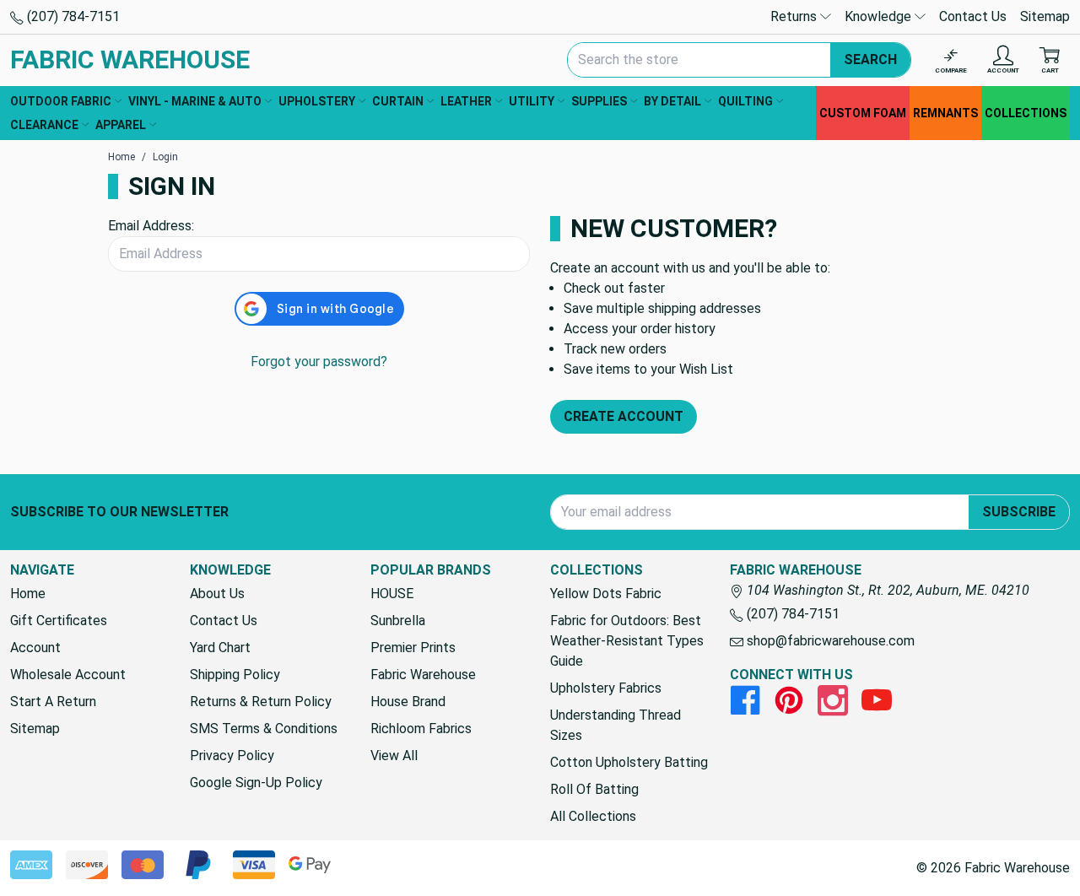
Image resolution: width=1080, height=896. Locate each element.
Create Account (623, 416)
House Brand (408, 702)
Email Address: (151, 226)
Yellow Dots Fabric (606, 594)
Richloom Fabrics (421, 729)
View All (394, 756)
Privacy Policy (232, 756)
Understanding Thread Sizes (615, 725)
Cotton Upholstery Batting (629, 762)
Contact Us (973, 16)
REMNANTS (945, 113)
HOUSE (391, 594)
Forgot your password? (319, 362)
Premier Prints (413, 648)
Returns (795, 16)
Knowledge (880, 16)
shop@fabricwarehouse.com (829, 641)
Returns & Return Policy (261, 702)
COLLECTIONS (1025, 113)
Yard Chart (220, 648)
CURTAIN (398, 101)
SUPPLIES (599, 101)
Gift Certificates (58, 621)
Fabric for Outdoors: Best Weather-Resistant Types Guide (627, 641)
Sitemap (1045, 16)
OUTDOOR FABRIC (60, 101)
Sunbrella (397, 621)
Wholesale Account (68, 675)
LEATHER (466, 101)
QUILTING (745, 101)
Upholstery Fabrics (606, 688)
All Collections (593, 816)
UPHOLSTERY (316, 101)
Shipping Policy (235, 675)
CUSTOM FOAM (862, 113)
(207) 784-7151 (72, 16)
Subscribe (1019, 512)
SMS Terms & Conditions (264, 729)
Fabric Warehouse (423, 675)
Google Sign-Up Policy (256, 783)
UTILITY (531, 101)
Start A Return (53, 702)
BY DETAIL (672, 101)
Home (28, 594)
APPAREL (120, 125)
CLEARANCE (44, 125)
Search (870, 59)
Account (35, 648)
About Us (217, 594)
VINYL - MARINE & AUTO (195, 101)
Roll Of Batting (594, 789)
